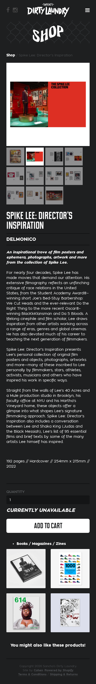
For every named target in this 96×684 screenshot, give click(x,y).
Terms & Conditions (32, 674)
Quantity (15, 491)
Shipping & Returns (64, 674)
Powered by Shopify (59, 670)
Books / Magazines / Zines (41, 543)
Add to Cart (48, 525)
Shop (10, 55)
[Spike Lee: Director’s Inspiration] (48, 104)
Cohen (38, 670)
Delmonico (21, 239)
